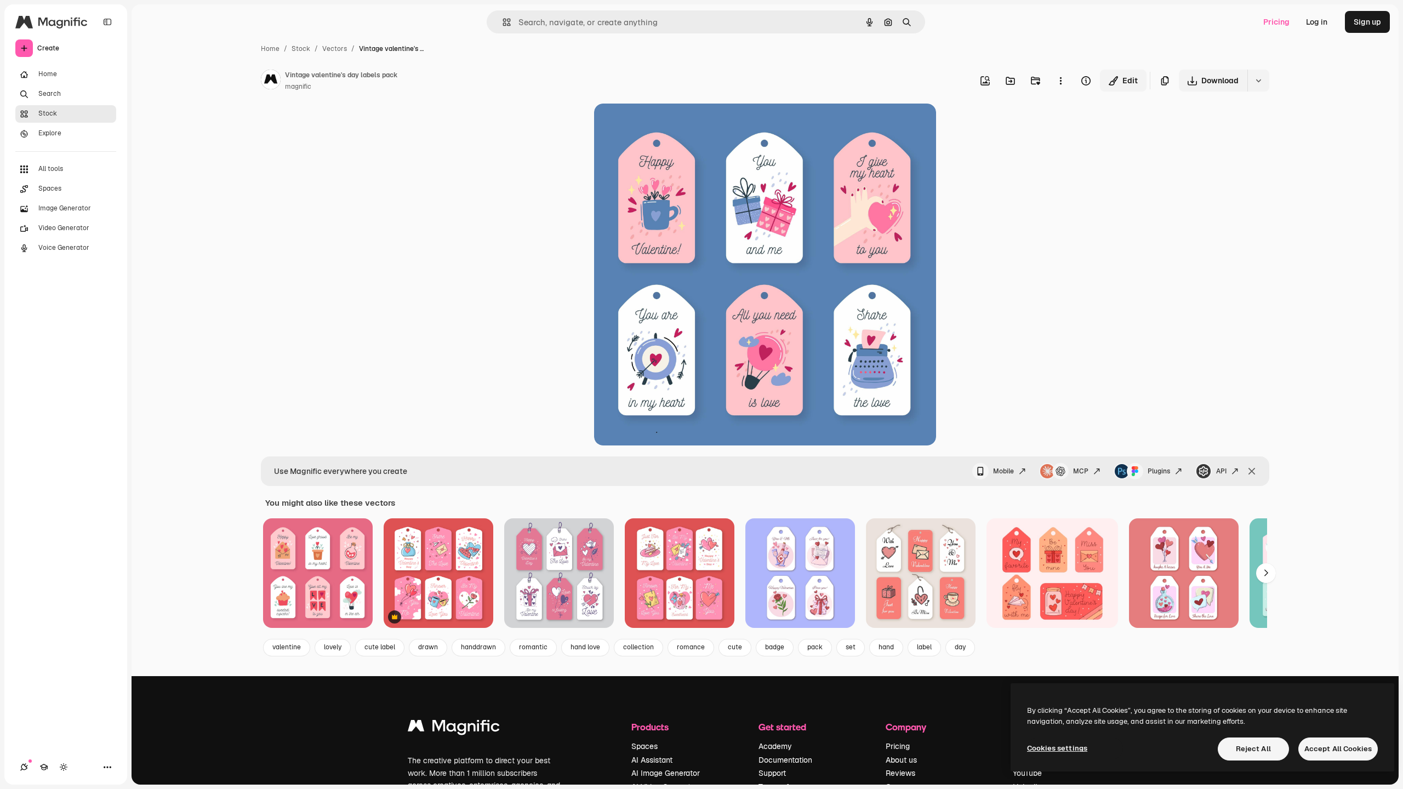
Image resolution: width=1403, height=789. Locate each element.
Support (772, 773)
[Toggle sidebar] (107, 22)
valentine (286, 647)
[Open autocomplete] (502, 22)
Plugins (1159, 471)
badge (774, 647)
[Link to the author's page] (271, 81)
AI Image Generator (665, 773)
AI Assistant (651, 760)
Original (664, 124)
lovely (332, 647)
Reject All (1253, 748)
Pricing (1276, 22)
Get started (782, 727)
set (851, 647)
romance (691, 647)
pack (815, 647)
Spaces (644, 746)
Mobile (1003, 471)
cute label (379, 647)
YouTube (1027, 773)
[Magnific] (454, 728)
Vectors (334, 48)
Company (906, 727)
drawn (428, 647)
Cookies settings (1057, 748)
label (924, 647)
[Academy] (44, 767)
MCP (1080, 471)
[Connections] (24, 767)
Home (270, 48)
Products (650, 727)
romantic (533, 647)
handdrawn (478, 647)
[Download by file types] (1258, 81)
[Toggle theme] (63, 767)
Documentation (785, 760)
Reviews (900, 773)
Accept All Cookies (1338, 748)
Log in (1316, 22)
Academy (775, 746)
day (960, 647)
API (1221, 471)
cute (735, 647)
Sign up (1367, 22)
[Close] (1251, 471)
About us (901, 760)
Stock (301, 48)
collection (638, 647)
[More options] (1060, 81)
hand (886, 647)
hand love (585, 647)
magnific (298, 86)
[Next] (1266, 573)
